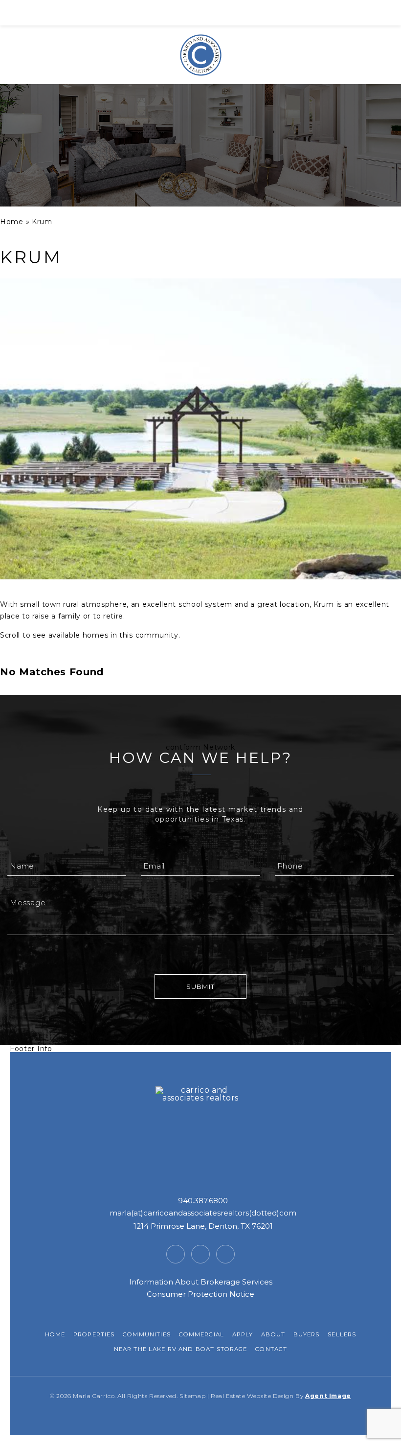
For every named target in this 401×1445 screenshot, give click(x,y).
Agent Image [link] (328, 1395)
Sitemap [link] (192, 1395)
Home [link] (55, 1334)
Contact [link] (271, 1349)
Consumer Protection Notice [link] (200, 1294)
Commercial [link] (201, 1334)
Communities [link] (147, 1334)
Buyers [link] (306, 1334)
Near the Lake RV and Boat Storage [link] (180, 1349)
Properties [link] (94, 1334)
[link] (200, 12)
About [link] (273, 1334)
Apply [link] (242, 1334)
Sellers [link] (342, 1334)
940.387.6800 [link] (203, 1200)
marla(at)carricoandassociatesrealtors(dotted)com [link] (203, 1212)
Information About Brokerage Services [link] (200, 1281)
